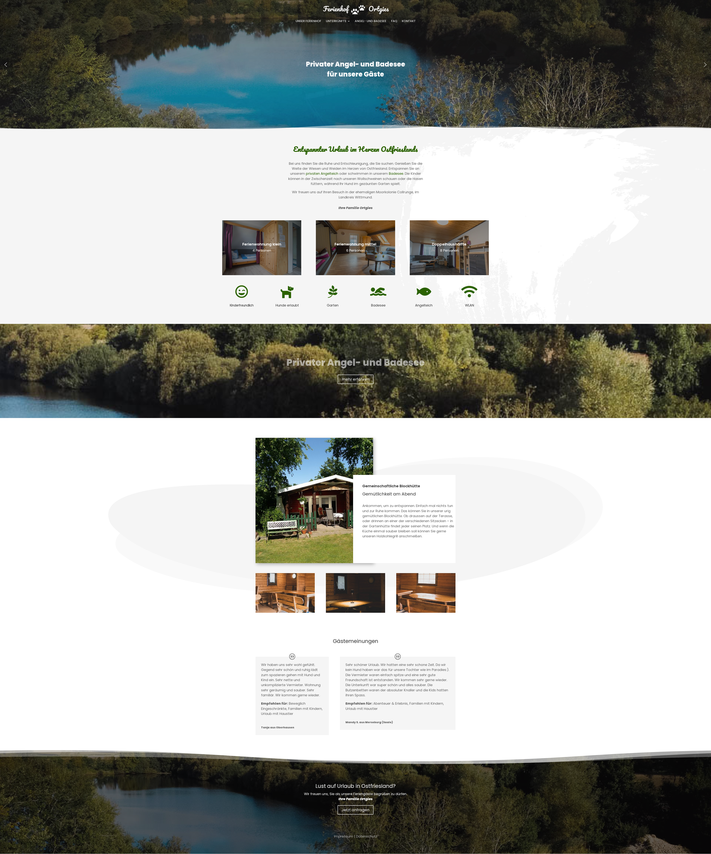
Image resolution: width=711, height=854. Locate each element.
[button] (6, 65)
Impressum (343, 836)
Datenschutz (366, 836)
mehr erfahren (355, 379)
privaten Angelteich (322, 173)
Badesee (396, 173)
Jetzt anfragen (355, 809)
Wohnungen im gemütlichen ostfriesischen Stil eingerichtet (355, 69)
